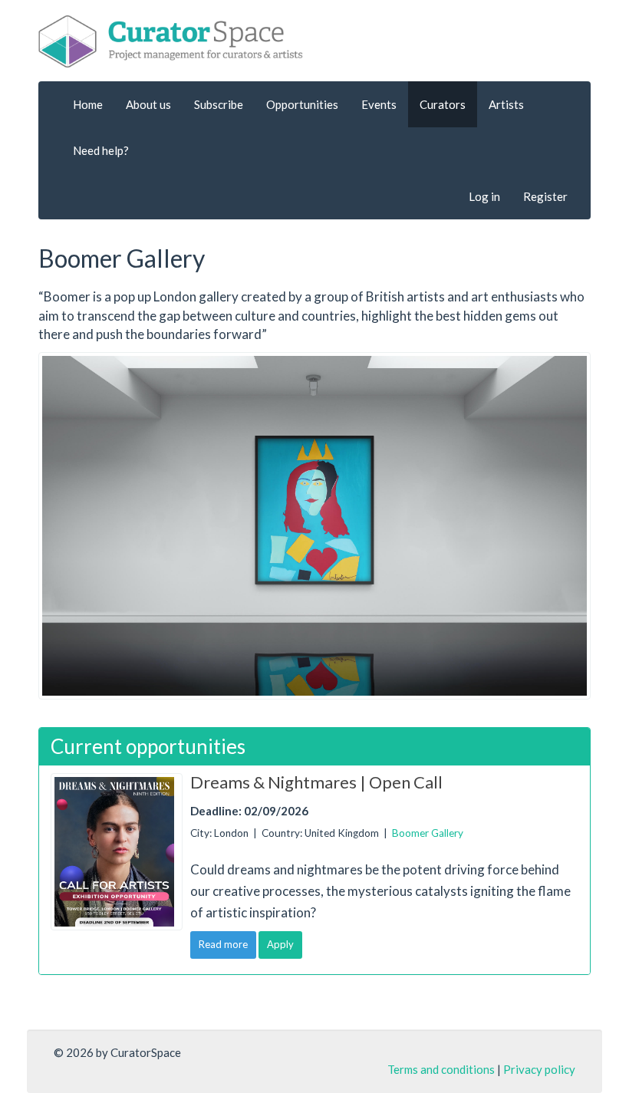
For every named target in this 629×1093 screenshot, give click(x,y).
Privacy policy (539, 1069)
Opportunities (302, 104)
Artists (506, 104)
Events (379, 104)
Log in (484, 196)
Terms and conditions (441, 1069)
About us (148, 104)
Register (545, 196)
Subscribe (218, 104)
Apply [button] (280, 944)
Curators (443, 104)
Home (88, 104)
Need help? (101, 150)
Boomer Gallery (427, 833)
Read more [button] (223, 944)
